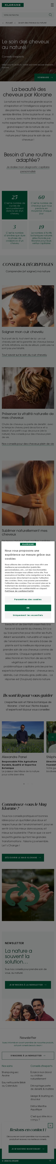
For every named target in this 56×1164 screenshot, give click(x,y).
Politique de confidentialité (19, 591)
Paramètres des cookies (28, 599)
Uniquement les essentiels (28, 615)
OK (27, 608)
